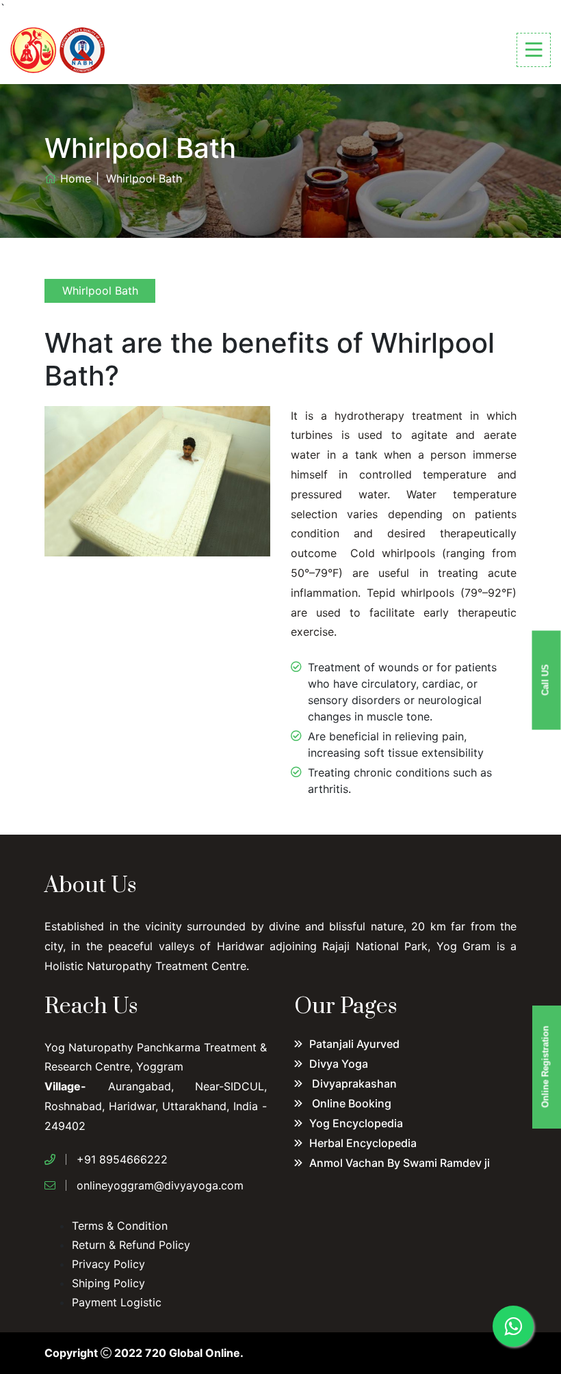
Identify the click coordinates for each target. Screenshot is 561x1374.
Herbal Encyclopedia (363, 1143)
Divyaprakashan (353, 1083)
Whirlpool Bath (100, 290)
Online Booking (350, 1103)
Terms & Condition (120, 1225)
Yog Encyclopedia (356, 1123)
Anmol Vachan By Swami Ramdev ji (399, 1163)
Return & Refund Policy (131, 1245)
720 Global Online (192, 1353)
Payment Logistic (116, 1302)
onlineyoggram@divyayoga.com (160, 1185)
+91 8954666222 (122, 1159)
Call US (545, 680)
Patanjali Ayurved (354, 1044)
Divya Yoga (338, 1063)
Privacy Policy (108, 1264)
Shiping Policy (108, 1283)
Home (75, 178)
